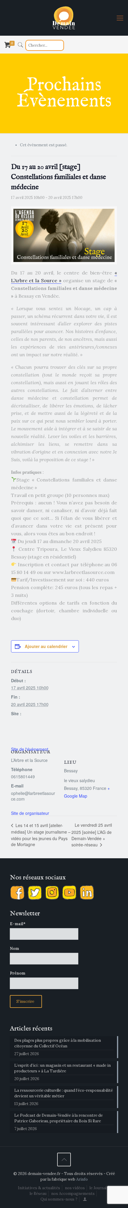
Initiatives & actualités (39, 1187)
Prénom (17, 973)
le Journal (98, 1187)
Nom (14, 948)
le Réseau (38, 1193)
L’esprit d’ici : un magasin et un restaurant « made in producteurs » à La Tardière (62, 1068)
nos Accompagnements (73, 1193)
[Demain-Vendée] (64, 18)
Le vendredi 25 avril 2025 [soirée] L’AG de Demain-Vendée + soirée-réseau (91, 835)
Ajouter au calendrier (46, 646)
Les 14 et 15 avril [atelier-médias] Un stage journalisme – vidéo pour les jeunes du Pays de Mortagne (41, 834)
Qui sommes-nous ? (58, 1199)
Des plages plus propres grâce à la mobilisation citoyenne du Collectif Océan (57, 1043)
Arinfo (82, 1179)
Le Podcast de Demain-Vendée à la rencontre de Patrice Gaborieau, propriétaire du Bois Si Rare (58, 1118)
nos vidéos (75, 1187)
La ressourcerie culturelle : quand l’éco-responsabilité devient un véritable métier (63, 1093)
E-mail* (18, 923)
